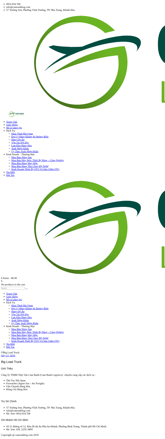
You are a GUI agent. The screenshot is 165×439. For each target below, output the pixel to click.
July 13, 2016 (8, 355)
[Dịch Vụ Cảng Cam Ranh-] (16, 116)
